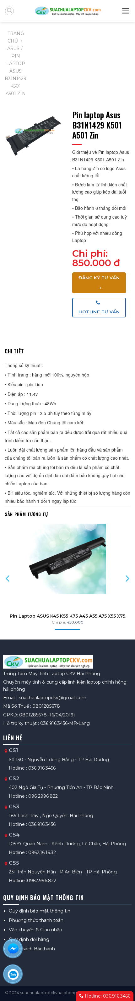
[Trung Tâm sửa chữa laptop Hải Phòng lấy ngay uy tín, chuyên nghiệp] (67, 11)
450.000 (75, 622)
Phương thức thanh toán (36, 920)
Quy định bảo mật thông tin (39, 911)
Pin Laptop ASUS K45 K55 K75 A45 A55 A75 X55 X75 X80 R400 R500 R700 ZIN (67, 616)
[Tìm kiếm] (9, 11)
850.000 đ (96, 263)
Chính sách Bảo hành (32, 949)
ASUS (13, 48)
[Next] (126, 579)
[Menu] (126, 11)
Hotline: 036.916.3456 (107, 996)
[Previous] (8, 579)
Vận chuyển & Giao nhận (35, 930)
